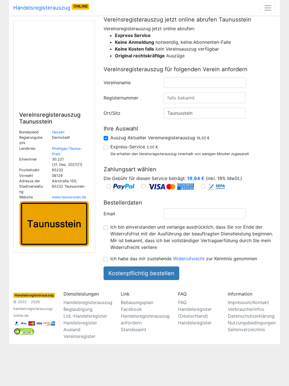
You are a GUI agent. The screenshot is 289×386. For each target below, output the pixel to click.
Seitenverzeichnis (246, 329)
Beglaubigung (78, 309)
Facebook (131, 309)
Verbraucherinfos (246, 309)
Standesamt (133, 329)
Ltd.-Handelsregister (85, 316)
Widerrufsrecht (189, 258)
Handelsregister (195, 323)
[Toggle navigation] (268, 8)
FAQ (182, 302)
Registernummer (121, 98)
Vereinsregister (79, 336)
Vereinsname (117, 82)
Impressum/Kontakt (248, 302)
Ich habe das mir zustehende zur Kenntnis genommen (183, 258)
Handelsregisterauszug (50, 7)
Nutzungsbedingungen (252, 323)
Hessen (58, 132)
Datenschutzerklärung (251, 316)
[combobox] (205, 82)
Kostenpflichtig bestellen (141, 273)
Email (109, 213)
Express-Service (134, 146)
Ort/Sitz (112, 113)
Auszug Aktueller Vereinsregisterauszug (160, 137)
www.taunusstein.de (69, 197)
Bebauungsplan (137, 302)
